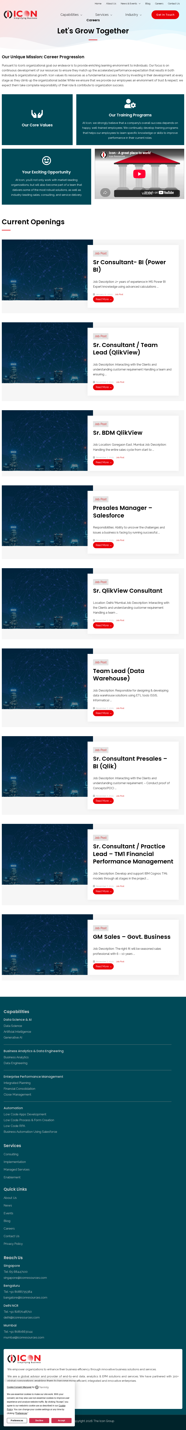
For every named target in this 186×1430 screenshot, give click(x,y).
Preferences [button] (21, 1413)
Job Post (101, 253)
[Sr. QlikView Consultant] (47, 598)
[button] (165, 14)
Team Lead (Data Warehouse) (118, 675)
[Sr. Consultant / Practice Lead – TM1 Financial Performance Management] (47, 854)
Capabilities (69, 15)
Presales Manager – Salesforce (122, 512)
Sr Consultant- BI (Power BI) (129, 266)
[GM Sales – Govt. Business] (47, 944)
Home (98, 3)
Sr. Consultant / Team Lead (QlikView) (125, 349)
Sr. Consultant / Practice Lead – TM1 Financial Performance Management (133, 853)
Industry (131, 15)
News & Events (129, 3)
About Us (111, 3)
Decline (39, 1420)
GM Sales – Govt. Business (132, 937)
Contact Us (174, 3)
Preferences (17, 1420)
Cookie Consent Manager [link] (19, 1387)
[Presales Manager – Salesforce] (47, 515)
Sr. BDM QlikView (117, 433)
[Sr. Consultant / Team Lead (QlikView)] (47, 352)
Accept (61, 1420)
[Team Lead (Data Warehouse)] (47, 678)
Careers (159, 3)
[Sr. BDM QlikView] (47, 440)
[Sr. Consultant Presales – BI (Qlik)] (47, 766)
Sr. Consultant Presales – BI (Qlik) (130, 762)
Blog (147, 3)
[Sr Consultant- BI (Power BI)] (47, 269)
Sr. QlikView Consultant (127, 591)
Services (102, 15)
